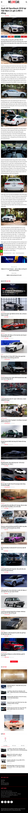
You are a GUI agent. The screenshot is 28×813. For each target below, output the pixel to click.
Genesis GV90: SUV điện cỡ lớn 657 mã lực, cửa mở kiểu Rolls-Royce (14, 291)
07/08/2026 (11, 465)
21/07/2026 (13, 678)
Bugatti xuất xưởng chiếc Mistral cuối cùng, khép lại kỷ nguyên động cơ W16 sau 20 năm (14, 697)
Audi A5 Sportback (20, 253)
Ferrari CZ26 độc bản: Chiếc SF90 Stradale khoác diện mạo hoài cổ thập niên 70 (14, 378)
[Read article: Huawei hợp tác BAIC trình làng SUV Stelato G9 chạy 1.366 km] (14, 431)
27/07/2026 (11, 572)
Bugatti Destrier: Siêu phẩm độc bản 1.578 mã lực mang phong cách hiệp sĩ (12, 463)
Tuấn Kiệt (7, 15)
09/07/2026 (11, 783)
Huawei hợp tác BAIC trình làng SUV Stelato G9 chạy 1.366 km (13, 442)
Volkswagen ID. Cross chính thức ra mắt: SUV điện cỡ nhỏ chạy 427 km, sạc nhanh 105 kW (14, 590)
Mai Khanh (6, 550)
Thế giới (3, 439)
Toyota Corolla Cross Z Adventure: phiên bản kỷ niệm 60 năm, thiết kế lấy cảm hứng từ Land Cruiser (13, 802)
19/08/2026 (11, 338)
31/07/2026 (11, 529)
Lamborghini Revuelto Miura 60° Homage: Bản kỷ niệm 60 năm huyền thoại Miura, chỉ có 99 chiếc (14, 505)
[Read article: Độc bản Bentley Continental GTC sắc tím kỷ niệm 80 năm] (14, 538)
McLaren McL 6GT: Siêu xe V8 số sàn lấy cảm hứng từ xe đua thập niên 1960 (14, 335)
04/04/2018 (13, 15)
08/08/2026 (11, 444)
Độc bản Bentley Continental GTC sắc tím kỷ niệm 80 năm (13, 548)
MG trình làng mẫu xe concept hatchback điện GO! (13, 718)
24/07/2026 (11, 593)
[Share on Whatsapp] (17, 37)
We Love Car (6, 719)
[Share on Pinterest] (24, 37)
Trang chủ (2, 5)
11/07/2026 (11, 740)
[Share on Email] (11, 37)
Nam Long (7, 294)
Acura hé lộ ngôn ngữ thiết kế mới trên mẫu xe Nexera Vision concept (14, 314)
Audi (14, 253)
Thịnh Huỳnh (6, 657)
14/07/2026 (12, 719)
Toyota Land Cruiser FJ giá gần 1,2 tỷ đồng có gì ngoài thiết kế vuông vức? (14, 420)
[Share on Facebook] (4, 37)
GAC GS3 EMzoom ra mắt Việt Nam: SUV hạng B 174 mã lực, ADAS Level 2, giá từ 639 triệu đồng (13, 759)
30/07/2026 (11, 550)
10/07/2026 (12, 762)
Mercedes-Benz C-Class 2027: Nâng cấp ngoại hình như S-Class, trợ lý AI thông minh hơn (13, 356)
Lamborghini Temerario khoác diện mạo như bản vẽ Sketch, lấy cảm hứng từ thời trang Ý (13, 676)
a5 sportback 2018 (7, 253)
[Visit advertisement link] (14, 259)
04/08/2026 (11, 508)
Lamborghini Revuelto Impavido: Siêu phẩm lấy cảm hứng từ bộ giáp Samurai (13, 569)
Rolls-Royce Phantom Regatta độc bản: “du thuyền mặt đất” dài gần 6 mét (13, 780)
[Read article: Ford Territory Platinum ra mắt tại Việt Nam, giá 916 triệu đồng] (14, 644)
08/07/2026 (11, 804)
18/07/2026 (11, 699)
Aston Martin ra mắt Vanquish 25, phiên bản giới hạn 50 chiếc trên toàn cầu (13, 633)
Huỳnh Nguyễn (7, 359)
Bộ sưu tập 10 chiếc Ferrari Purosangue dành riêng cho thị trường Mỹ (13, 484)
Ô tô (6, 5)
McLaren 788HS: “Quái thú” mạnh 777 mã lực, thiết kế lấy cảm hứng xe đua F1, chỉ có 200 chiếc (13, 738)
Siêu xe (2, 333)
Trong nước (4, 418)
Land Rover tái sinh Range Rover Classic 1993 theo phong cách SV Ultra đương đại (13, 612)
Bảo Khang (6, 338)
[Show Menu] (1, 2)
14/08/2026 (13, 423)
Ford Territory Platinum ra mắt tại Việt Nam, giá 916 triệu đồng (13, 654)
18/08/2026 (13, 359)
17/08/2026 (11, 380)
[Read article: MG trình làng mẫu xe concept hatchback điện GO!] (14, 708)
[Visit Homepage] (14, 2)
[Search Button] (26, 2)
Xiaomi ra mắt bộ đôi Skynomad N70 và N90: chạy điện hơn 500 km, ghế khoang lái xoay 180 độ (14, 527)
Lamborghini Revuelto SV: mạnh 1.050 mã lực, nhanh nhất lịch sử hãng (13, 399)
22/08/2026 (12, 294)
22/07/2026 (12, 657)
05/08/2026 (13, 487)
